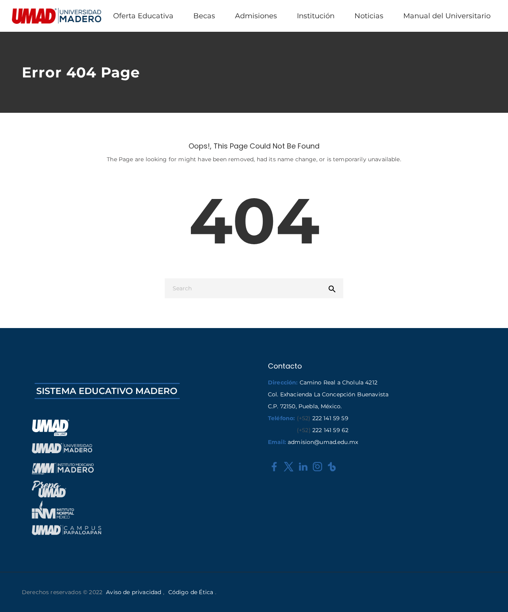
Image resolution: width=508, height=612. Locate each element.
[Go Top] (493, 594)
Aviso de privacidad (133, 592)
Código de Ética (190, 592)
